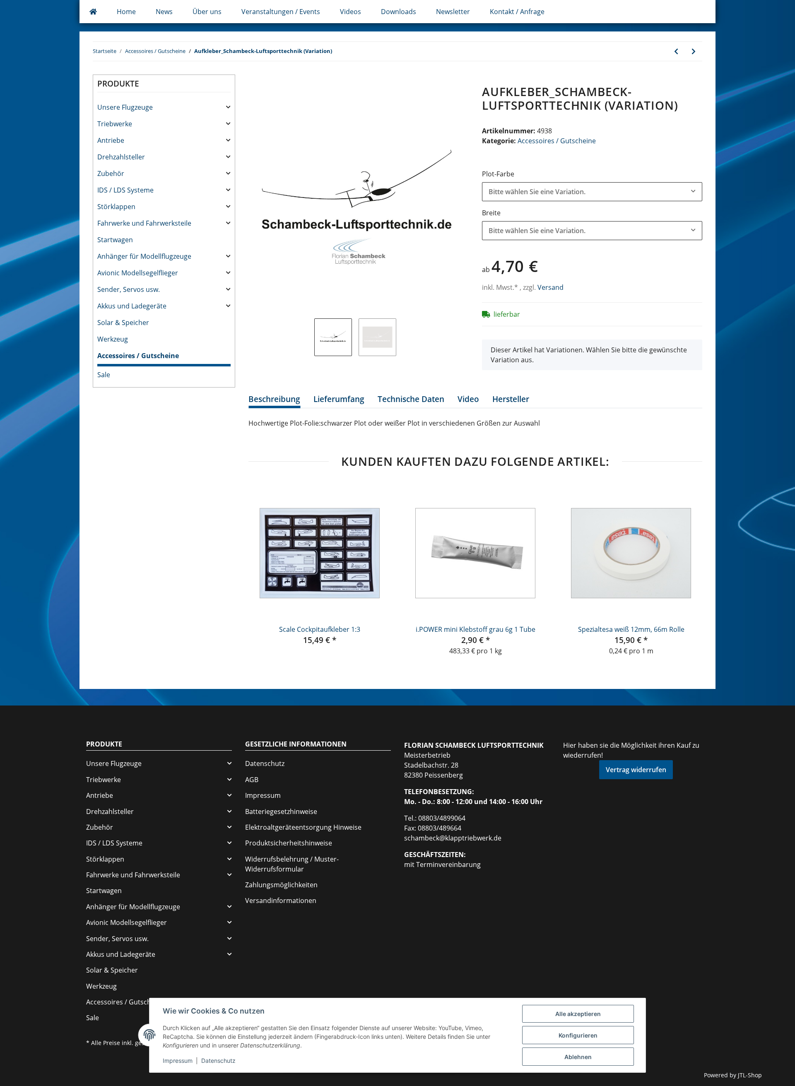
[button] (164, 107)
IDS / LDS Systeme (125, 190)
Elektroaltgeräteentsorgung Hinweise (303, 827)
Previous (262, 569)
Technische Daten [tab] (411, 399)
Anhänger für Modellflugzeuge (144, 256)
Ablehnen (578, 1056)
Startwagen (115, 239)
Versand (550, 287)
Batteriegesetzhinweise (281, 811)
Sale (103, 374)
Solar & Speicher (123, 322)
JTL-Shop (750, 1075)
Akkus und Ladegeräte (131, 306)
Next (688, 569)
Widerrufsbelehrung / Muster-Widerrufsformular (292, 864)
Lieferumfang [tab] (338, 399)
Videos (350, 11)
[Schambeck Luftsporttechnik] (93, 11)
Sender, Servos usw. (128, 289)
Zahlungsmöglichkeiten (281, 884)
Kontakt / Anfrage (517, 11)
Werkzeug (112, 339)
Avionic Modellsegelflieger (137, 272)
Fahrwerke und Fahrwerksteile (144, 223)
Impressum (263, 795)
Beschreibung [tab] (274, 399)
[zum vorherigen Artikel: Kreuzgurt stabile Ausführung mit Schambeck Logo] (676, 51)
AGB (251, 779)
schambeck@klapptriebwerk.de (452, 838)
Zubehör (110, 173)
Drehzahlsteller (121, 156)
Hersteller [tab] (510, 399)
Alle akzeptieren (578, 1013)
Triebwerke (114, 123)
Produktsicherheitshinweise (288, 843)
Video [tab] (468, 399)
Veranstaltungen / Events (280, 11)
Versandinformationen (280, 900)
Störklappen (116, 206)
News (164, 11)
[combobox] (592, 191)
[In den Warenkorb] (255, 80)
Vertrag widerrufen (636, 769)
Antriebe (110, 140)
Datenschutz (264, 763)
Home (126, 11)
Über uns (207, 11)
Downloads (398, 11)
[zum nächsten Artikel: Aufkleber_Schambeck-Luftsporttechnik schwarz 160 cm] (693, 51)
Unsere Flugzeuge (125, 107)
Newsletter (453, 11)
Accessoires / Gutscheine (557, 140)
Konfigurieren (578, 1035)
